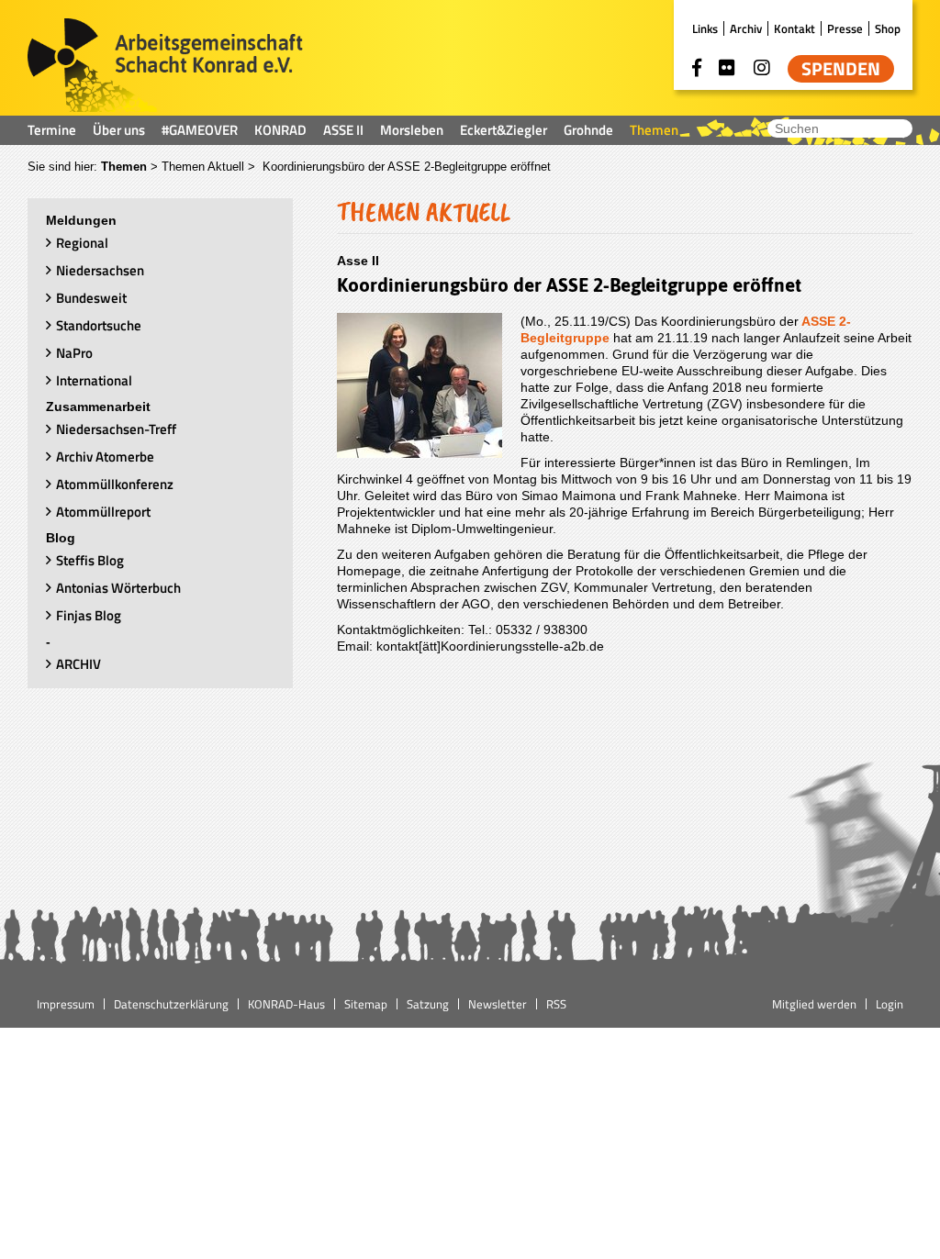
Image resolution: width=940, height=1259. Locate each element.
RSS (556, 1004)
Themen (654, 129)
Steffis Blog (90, 560)
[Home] (165, 67)
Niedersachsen (100, 270)
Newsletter (497, 1004)
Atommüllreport (103, 511)
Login (889, 1004)
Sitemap (365, 1004)
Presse (845, 28)
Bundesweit (91, 297)
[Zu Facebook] (696, 68)
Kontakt (794, 28)
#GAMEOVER (200, 129)
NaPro (74, 352)
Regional (82, 242)
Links (705, 28)
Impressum (66, 1004)
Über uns (119, 129)
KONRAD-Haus (286, 1004)
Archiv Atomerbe (105, 456)
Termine (52, 129)
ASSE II (343, 129)
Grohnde (588, 129)
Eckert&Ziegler (503, 129)
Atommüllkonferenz (114, 484)
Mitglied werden (814, 1004)
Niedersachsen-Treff (116, 429)
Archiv (746, 28)
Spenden (840, 69)
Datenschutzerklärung (171, 1004)
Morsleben (411, 129)
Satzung (428, 1004)
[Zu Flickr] (727, 68)
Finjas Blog (88, 615)
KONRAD (280, 129)
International (94, 380)
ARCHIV (78, 663)
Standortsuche (98, 325)
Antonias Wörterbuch (118, 587)
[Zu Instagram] (762, 68)
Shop (888, 28)
